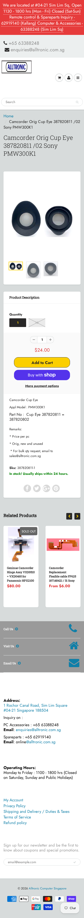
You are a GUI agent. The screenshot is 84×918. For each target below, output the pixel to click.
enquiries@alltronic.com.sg (37, 50)
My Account (13, 800)
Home (9, 116)
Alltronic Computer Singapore (47, 888)
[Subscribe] (74, 862)
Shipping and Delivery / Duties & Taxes (37, 811)
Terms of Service (17, 817)
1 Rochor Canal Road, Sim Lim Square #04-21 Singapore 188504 (35, 707)
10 (37, 322)
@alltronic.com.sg (41, 742)
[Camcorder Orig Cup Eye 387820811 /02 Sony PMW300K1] (42, 217)
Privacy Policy (14, 806)
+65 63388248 (24, 43)
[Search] (77, 102)
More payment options (42, 385)
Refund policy (15, 822)
